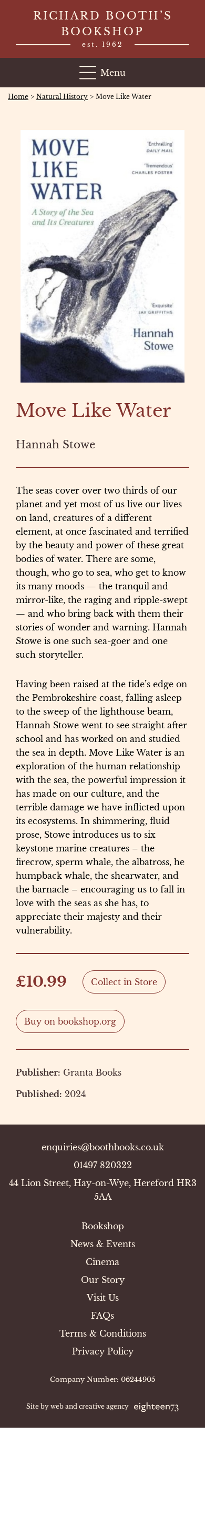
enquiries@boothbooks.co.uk (103, 1147)
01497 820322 (103, 1165)
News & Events (102, 1244)
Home (18, 97)
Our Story (103, 1280)
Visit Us (103, 1297)
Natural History (62, 97)
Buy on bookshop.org (70, 1021)
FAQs (102, 1315)
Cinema (102, 1262)
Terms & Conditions (102, 1333)
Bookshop (102, 1226)
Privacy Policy (103, 1351)
